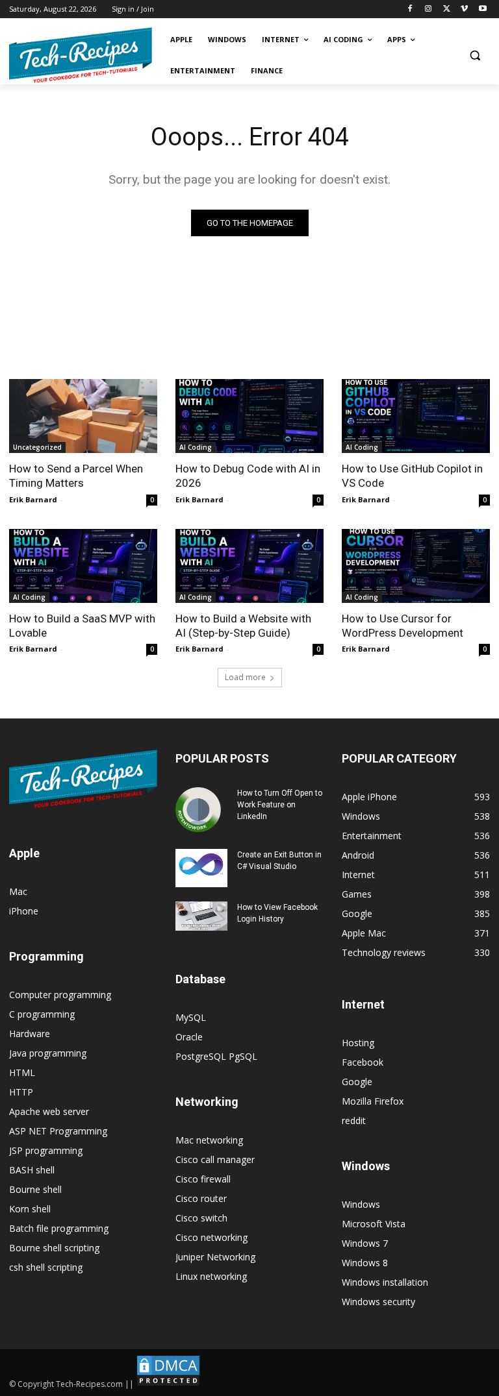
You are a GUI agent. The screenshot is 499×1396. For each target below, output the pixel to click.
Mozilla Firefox (372, 1101)
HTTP (21, 1092)
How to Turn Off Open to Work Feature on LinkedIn (279, 805)
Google (357, 1081)
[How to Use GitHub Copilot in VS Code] (416, 416)
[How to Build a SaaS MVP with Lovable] (83, 566)
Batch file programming (59, 1228)
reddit (354, 1120)
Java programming (47, 1053)
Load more (245, 677)
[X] (446, 9)
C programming (42, 1014)
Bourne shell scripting (54, 1248)
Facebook (362, 1062)
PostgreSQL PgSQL (216, 1056)
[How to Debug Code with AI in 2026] (249, 416)
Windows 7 (365, 1243)
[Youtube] (482, 9)
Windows (361, 1204)
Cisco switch (201, 1218)
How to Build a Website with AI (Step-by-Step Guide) (243, 625)
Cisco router (201, 1198)
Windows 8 (365, 1262)
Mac (18, 891)
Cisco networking (211, 1237)
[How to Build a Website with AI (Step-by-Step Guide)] (249, 566)
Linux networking (211, 1276)
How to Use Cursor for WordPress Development (402, 625)
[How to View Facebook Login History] (201, 916)
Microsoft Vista (373, 1224)
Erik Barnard (33, 499)
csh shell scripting (46, 1267)
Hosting (358, 1042)
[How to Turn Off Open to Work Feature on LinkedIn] (201, 810)
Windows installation (385, 1282)
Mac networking (209, 1140)
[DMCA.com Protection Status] (168, 1384)
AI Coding (195, 447)
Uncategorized (37, 447)
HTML (22, 1072)
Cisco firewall (203, 1179)
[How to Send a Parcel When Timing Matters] (83, 416)
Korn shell (30, 1209)
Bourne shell (35, 1189)
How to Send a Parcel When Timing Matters (76, 475)
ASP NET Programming (58, 1131)
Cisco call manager (215, 1159)
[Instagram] (428, 9)
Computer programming (60, 994)
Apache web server (49, 1111)
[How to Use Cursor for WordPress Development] (416, 566)
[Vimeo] (464, 9)
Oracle (189, 1037)
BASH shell (32, 1170)
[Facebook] (410, 9)
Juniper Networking (215, 1257)
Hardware (29, 1033)
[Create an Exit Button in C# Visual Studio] (201, 868)
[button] (474, 55)
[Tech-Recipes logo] (80, 55)
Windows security (378, 1301)
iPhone (23, 911)
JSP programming (46, 1150)
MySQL (190, 1017)
